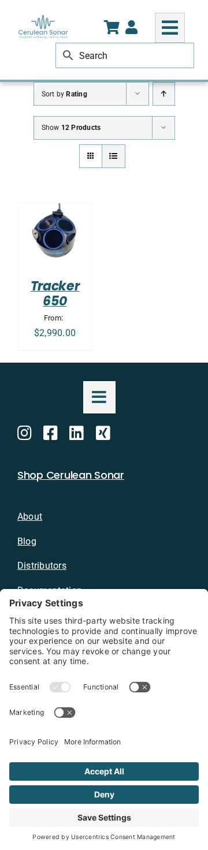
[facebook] (50, 433)
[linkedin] (76, 433)
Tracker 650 (55, 293)
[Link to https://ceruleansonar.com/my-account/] (131, 27)
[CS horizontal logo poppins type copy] (43, 19)
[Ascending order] (164, 94)
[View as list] (113, 156)
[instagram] (24, 433)
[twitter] (103, 433)
